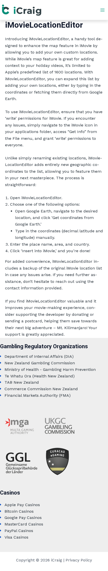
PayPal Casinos (19, 530)
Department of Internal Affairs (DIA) (39, 356)
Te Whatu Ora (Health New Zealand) (40, 376)
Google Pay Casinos (23, 517)
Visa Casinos (16, 537)
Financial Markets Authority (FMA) (38, 395)
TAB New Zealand (22, 382)
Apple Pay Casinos (22, 504)
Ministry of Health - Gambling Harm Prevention (50, 369)
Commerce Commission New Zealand (41, 388)
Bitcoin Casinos (19, 511)
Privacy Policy (79, 560)
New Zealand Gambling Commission (40, 363)
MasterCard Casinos (24, 524)
